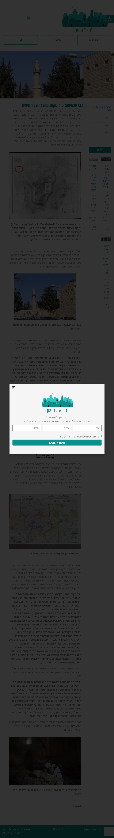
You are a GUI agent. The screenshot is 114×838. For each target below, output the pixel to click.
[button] (13, 388)
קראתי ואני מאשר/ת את (78, 436)
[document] (57, 419)
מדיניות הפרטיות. (66, 436)
